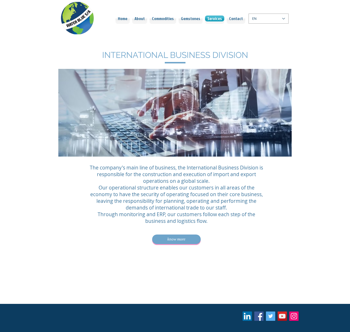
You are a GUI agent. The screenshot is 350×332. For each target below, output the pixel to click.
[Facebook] (259, 316)
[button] (175, 113)
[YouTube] (282, 316)
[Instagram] (294, 316)
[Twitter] (270, 316)
